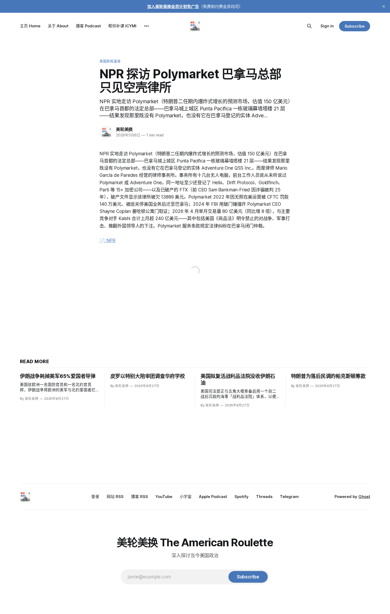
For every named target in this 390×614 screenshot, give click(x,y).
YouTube (163, 496)
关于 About (58, 25)
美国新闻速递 (109, 61)
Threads (264, 496)
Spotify (242, 496)
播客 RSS (139, 496)
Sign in (327, 25)
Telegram (289, 496)
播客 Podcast (88, 25)
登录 (95, 496)
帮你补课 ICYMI (122, 25)
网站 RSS (115, 496)
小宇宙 (186, 496)
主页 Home (30, 25)
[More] (146, 26)
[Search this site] (309, 26)
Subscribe (355, 26)
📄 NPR (107, 240)
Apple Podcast (213, 496)
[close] (383, 6)
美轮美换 (124, 129)
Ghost (364, 496)
